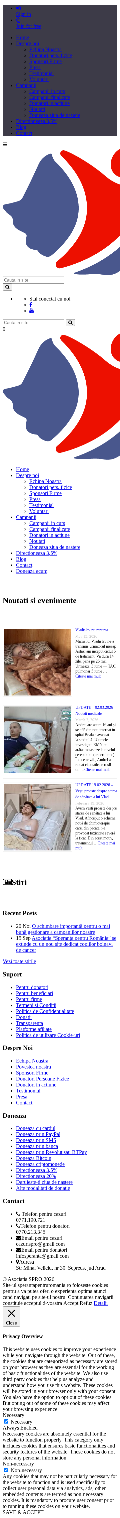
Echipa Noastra (45, 49)
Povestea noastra (33, 1067)
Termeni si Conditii (36, 1005)
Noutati (37, 109)
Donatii (24, 1017)
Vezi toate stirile (19, 961)
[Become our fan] (30, 305)
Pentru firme (29, 999)
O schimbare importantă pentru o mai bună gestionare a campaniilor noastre (63, 929)
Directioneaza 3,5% (36, 121)
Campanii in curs (47, 91)
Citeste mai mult (88, 676)
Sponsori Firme (45, 61)
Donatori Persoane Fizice (42, 1078)
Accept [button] (70, 1303)
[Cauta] (70, 322)
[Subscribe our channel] (31, 311)
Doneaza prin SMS (36, 1140)
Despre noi (27, 43)
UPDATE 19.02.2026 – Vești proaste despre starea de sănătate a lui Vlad (96, 791)
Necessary (21, 1422)
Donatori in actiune (49, 103)
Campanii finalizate (49, 97)
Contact (24, 133)
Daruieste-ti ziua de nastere (44, 1182)
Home (22, 37)
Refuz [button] (86, 1303)
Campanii (26, 85)
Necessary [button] (13, 1415)
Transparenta (29, 1023)
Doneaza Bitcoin (33, 1158)
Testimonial (41, 73)
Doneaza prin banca (37, 1146)
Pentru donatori (32, 987)
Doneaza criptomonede (40, 1164)
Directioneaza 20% (36, 1176)
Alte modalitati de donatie (43, 1188)
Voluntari (39, 79)
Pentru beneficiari (34, 993)
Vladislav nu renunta (91, 630)
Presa (35, 67)
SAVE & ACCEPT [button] (23, 1512)
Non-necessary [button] (18, 1463)
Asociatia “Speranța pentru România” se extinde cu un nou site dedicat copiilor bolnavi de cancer (66, 944)
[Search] (7, 287)
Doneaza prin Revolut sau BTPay (51, 1152)
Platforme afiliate (34, 1029)
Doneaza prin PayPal (38, 1134)
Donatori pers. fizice (50, 55)
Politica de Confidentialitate (45, 1011)
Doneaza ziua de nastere (54, 115)
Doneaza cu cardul (35, 1128)
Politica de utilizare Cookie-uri (48, 1035)
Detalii (101, 1303)
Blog (21, 127)
